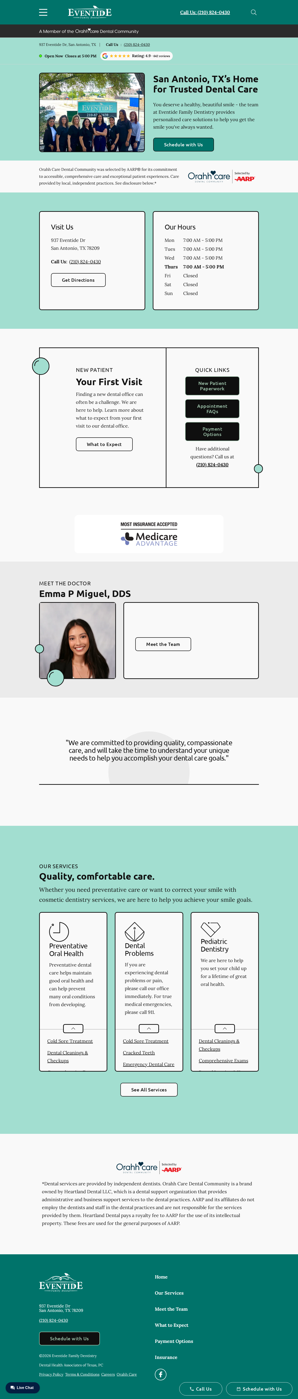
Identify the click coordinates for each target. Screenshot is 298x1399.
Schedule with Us (183, 144)
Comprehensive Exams (223, 1060)
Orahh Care (127, 1374)
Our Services (169, 1293)
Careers (108, 1374)
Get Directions (78, 280)
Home (161, 1277)
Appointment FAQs (212, 408)
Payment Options (212, 431)
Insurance (166, 1357)
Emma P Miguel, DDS (85, 593)
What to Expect (104, 444)
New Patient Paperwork (212, 385)
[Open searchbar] (254, 12)
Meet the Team (163, 644)
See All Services (149, 1090)
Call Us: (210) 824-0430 (205, 12)
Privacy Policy (51, 1374)
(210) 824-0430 (137, 44)
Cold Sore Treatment (70, 1041)
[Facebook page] (160, 1374)
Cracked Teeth (139, 1053)
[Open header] (44, 12)
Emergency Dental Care (148, 1064)
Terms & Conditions (82, 1374)
